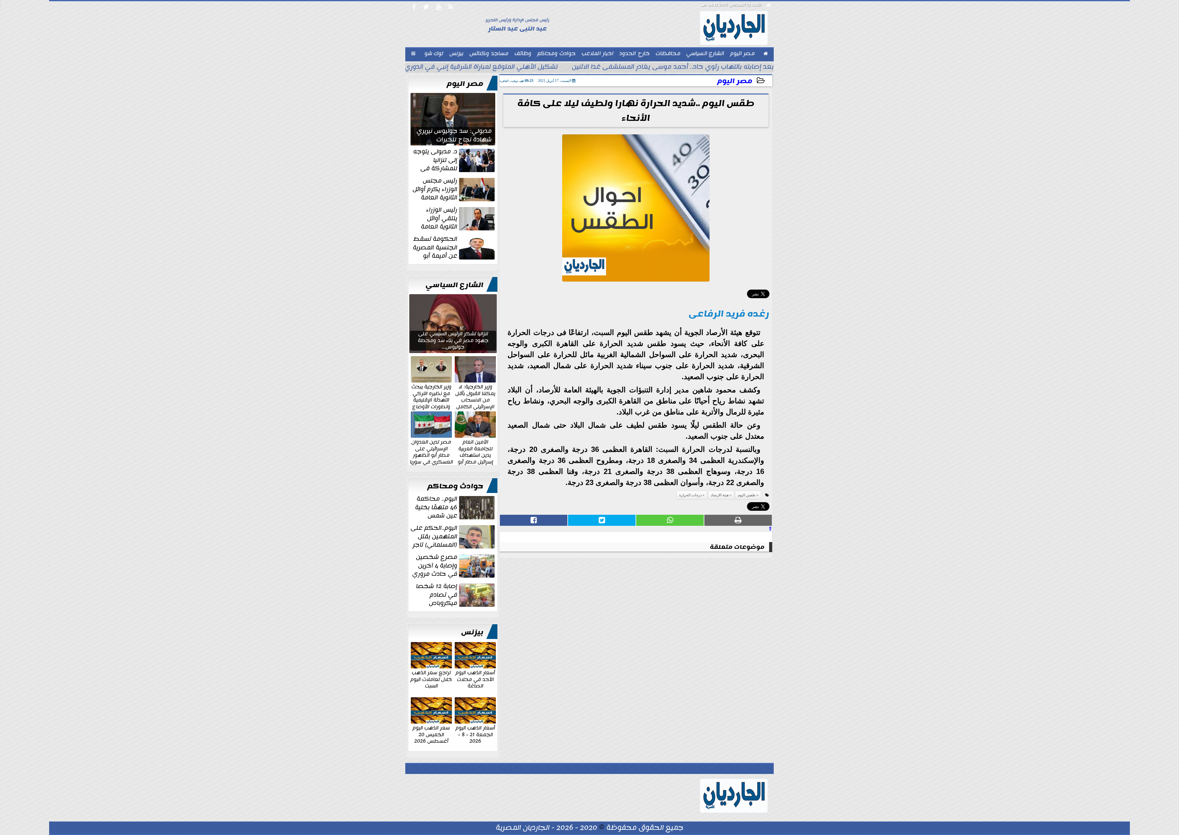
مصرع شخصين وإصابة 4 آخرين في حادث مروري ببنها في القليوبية (454, 565)
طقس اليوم (747, 495)
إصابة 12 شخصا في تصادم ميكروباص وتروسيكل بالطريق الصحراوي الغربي (456, 594)
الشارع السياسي (454, 285)
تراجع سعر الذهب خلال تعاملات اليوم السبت (431, 679)
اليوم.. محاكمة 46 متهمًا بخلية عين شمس (436, 507)
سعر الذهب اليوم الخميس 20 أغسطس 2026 (431, 734)
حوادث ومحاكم (455, 486)
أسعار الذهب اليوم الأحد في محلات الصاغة (475, 679)
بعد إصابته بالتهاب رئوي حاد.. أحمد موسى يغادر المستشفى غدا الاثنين (673, 67)
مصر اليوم (734, 81)
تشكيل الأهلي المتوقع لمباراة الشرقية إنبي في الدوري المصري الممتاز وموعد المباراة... (435, 67)
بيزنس (472, 632)
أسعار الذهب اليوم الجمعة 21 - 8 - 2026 (475, 734)
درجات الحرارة (690, 495)
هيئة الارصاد (720, 495)
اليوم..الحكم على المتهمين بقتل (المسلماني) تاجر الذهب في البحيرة (453, 536)
